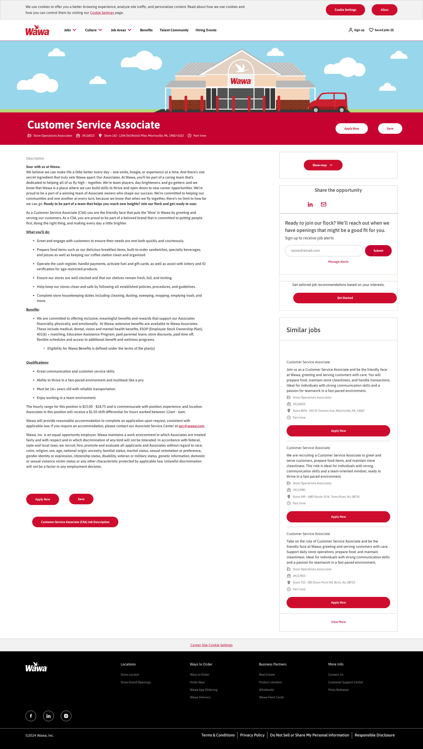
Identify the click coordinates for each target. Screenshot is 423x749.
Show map (320, 165)
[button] (356, 30)
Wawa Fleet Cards (271, 697)
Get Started (345, 298)
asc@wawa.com (191, 426)
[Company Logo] (38, 30)
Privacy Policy (252, 735)
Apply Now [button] (42, 499)
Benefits (146, 30)
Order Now (197, 682)
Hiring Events (206, 30)
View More (338, 622)
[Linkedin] (48, 716)
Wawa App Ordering (203, 689)
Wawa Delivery (200, 697)
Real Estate (267, 674)
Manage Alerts (338, 261)
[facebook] (31, 716)
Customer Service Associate (308, 362)
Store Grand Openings (136, 682)
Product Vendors (270, 682)
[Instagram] (66, 716)
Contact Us (335, 674)
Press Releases (338, 689)
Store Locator (130, 674)
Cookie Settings (102, 13)
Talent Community (174, 30)
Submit (378, 250)
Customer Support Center (345, 682)
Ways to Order (199, 674)
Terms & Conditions (218, 735)
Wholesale (266, 689)
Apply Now (351, 128)
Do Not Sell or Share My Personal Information (309, 735)
